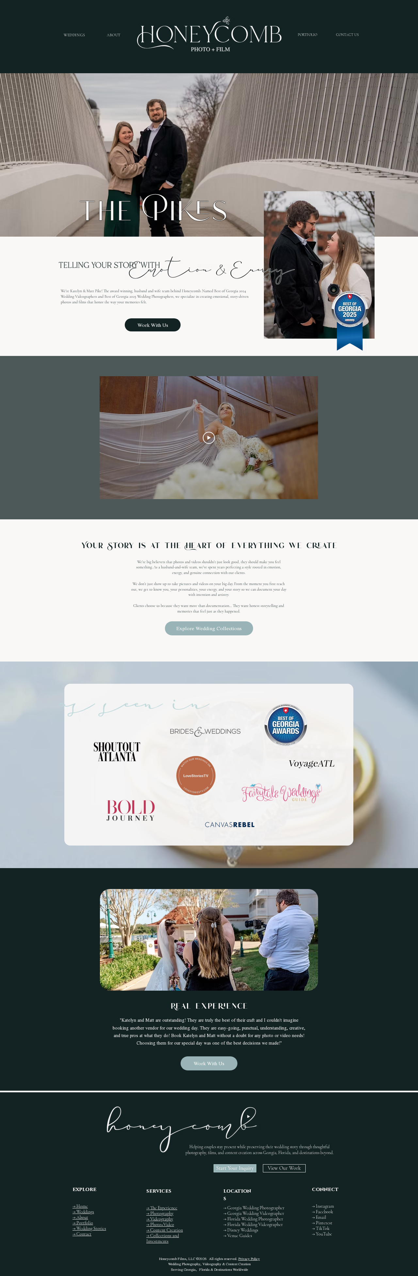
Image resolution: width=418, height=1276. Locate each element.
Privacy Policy (249, 1258)
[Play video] (209, 438)
